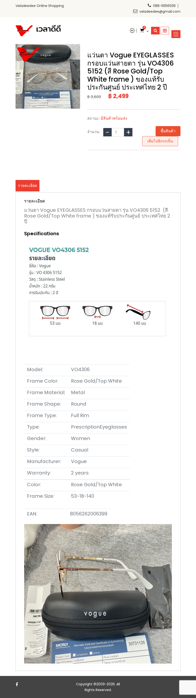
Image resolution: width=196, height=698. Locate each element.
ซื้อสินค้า (168, 131)
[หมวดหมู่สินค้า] (175, 34)
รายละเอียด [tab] (27, 185)
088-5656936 (164, 5)
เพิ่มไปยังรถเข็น (160, 141)
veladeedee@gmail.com (159, 11)
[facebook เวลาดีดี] (17, 684)
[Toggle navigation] (165, 30)
